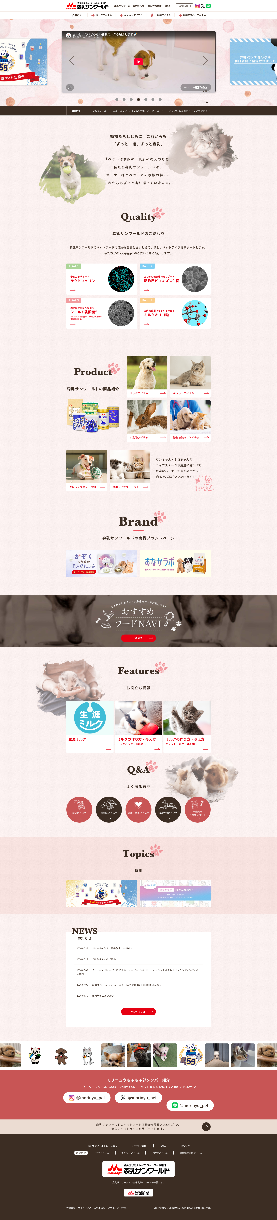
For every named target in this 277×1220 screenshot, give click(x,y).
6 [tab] (152, 99)
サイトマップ (84, 1207)
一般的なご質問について (197, 813)
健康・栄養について (138, 813)
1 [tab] (116, 99)
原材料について (109, 813)
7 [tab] (160, 99)
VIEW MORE (138, 1011)
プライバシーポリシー (119, 1207)
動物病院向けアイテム (191, 1153)
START (138, 638)
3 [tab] (131, 99)
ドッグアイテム (101, 1153)
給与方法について (168, 813)
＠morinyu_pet (90, 1097)
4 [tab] (138, 99)
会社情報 (70, 1207)
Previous (72, 60)
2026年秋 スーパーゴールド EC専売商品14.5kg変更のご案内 (118, 984)
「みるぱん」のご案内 (113, 110)
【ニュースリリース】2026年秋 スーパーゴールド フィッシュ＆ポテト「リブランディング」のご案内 (137, 971)
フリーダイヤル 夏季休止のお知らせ (104, 948)
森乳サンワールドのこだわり (129, 6)
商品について (79, 813)
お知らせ (185, 1145)
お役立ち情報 (155, 6)
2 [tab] (124, 99)
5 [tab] (145, 99)
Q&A (167, 6)
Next (205, 60)
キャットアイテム (130, 1153)
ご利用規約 (99, 1207)
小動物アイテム (160, 1153)
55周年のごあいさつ (95, 995)
